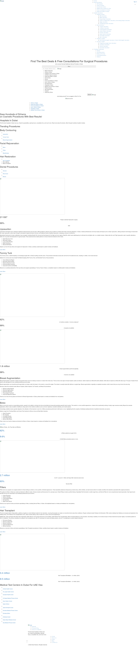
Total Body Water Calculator (106, 23)
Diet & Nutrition (100, 25)
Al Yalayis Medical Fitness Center (10, 598)
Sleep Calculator (104, 22)
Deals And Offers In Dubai (103, 11)
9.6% (2, 436)
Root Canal (5, 173)
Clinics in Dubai (100, 5)
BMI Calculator (103, 16)
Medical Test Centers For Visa (104, 8)
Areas (53, 639)
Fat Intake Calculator (105, 35)
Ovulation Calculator (105, 44)
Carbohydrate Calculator (106, 29)
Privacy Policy (35, 628)
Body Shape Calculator (105, 19)
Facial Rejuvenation (101, 55)
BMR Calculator (103, 17)
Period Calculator (104, 46)
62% (2, 430)
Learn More (2, 249)
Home (95, 1)
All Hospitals (100, 4)
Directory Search (98, 2)
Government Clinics (101, 7)
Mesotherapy (6, 153)
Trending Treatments (99, 49)
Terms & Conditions (36, 629)
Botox (4, 147)
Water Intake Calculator (105, 31)
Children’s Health (101, 38)
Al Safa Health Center (8, 589)
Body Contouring (101, 53)
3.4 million (5, 572)
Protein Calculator (104, 32)
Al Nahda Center (6, 617)
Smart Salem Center (7, 601)
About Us (54, 638)
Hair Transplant (6, 160)
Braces (4, 176)
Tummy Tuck (6, 137)
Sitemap (34, 626)
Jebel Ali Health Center (8, 607)
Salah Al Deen (6, 604)
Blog (53, 641)
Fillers (4, 150)
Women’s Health (101, 41)
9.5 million (5, 578)
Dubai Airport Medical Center (9, 620)
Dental (98, 50)
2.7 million (5, 475)
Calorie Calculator (104, 26)
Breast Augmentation (7, 140)
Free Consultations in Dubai (103, 10)
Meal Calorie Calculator (105, 34)
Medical (98, 56)
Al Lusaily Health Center (8, 591)
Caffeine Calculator (104, 28)
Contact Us (54, 642)
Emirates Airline (6, 613)
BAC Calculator (103, 37)
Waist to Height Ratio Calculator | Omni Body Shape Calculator (115, 20)
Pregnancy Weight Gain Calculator (108, 43)
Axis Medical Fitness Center (9, 622)
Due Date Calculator (104, 47)
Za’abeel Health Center (8, 594)
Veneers (5, 171)
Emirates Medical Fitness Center (10, 610)
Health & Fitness (101, 14)
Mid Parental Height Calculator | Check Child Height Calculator (114, 40)
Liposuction (5, 134)
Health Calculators (98, 13)
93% (2, 481)
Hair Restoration (101, 52)
